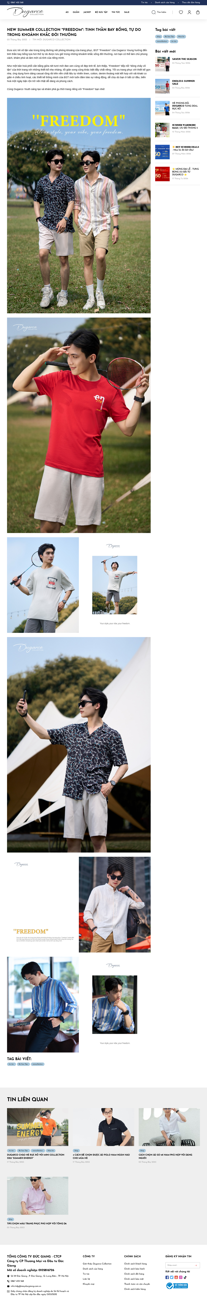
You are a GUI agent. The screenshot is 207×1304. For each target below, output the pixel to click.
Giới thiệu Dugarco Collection (97, 1264)
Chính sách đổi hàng (134, 1274)
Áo (67, 12)
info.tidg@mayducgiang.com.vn (26, 1286)
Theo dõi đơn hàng (191, 3)
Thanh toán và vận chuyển (137, 1284)
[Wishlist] (181, 12)
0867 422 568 (17, 3)
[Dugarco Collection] (25, 12)
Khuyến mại (88, 1284)
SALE (126, 12)
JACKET (87, 12)
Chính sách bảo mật (134, 1279)
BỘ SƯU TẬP (101, 12)
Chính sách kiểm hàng (135, 1289)
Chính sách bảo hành (134, 1269)
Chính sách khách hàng (135, 1264)
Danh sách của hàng (93, 1269)
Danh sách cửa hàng (165, 3)
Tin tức (144, 3)
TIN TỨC (116, 12)
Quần (76, 12)
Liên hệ (86, 1279)
